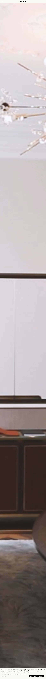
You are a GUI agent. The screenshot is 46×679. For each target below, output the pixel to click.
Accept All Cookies (33, 676)
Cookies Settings (3, 676)
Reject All (40, 676)
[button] (1, 1)
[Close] (44, 670)
